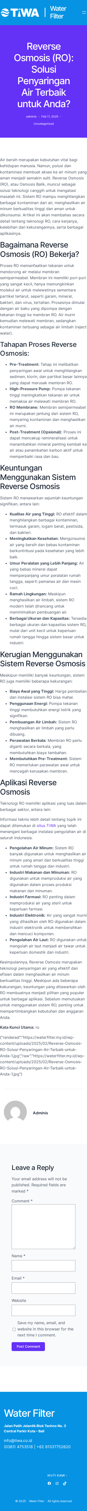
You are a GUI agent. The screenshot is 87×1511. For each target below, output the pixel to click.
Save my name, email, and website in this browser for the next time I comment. (45, 1328)
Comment (22, 1200)
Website (19, 1300)
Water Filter (36, 1501)
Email (18, 1278)
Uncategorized (44, 123)
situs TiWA (46, 825)
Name (18, 1255)
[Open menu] (84, 12)
